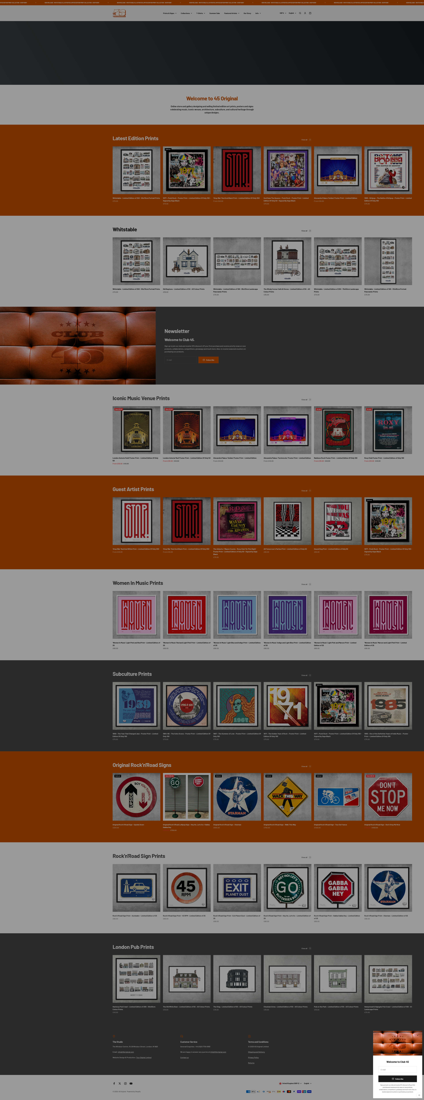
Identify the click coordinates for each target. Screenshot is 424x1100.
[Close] (418, 1035)
